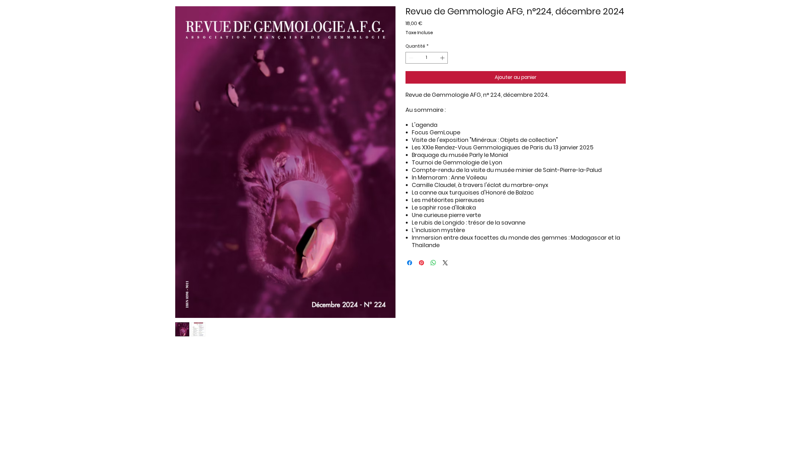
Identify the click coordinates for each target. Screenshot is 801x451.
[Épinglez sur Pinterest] (421, 263)
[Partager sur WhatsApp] (433, 263)
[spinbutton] (426, 57)
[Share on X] (445, 263)
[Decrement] (410, 57)
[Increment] (443, 57)
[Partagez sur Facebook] (409, 263)
